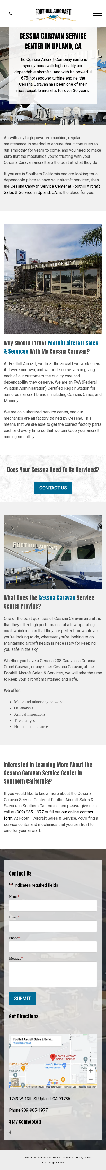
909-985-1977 (34, 1110)
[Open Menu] (97, 14)
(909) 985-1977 (29, 812)
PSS (62, 1162)
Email (14, 917)
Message (16, 958)
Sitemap (68, 1157)
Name (14, 897)
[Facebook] (10, 1132)
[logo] (55, 13)
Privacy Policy (83, 1157)
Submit (22, 998)
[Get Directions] (53, 1060)
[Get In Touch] (10, 13)
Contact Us (53, 487)
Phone (14, 938)
